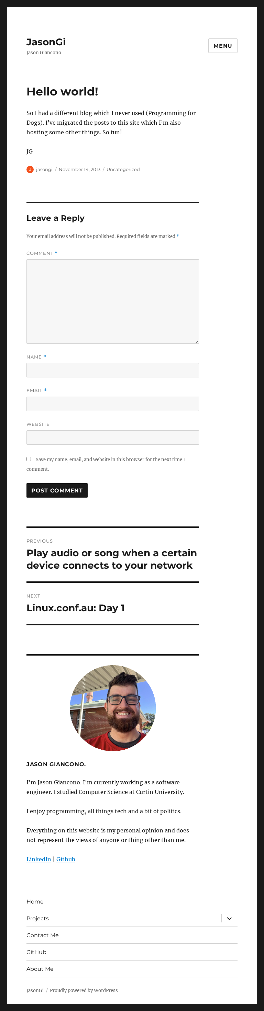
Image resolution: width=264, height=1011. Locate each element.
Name (36, 357)
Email (36, 391)
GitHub (36, 952)
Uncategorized (123, 169)
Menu (222, 46)
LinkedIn (38, 859)
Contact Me (42, 935)
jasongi (44, 169)
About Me (40, 969)
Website (38, 424)
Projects (37, 918)
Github (65, 859)
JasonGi (46, 42)
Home (35, 901)
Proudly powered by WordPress (84, 990)
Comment (42, 253)
